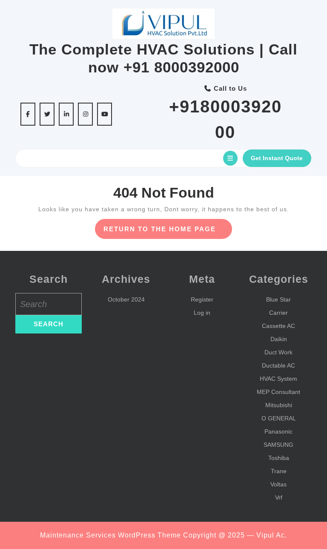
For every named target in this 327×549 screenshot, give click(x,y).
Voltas (278, 484)
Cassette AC (278, 325)
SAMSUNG (278, 444)
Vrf (278, 497)
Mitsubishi (278, 405)
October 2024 (126, 299)
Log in (202, 312)
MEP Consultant (278, 391)
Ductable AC (278, 365)
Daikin (278, 339)
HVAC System (278, 378)
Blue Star (278, 299)
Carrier (278, 312)
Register (202, 299)
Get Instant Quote (277, 158)
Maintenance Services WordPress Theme (110, 535)
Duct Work (278, 352)
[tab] (230, 158)
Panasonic (278, 431)
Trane (279, 471)
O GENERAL (278, 418)
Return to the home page (167, 232)
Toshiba (278, 457)
